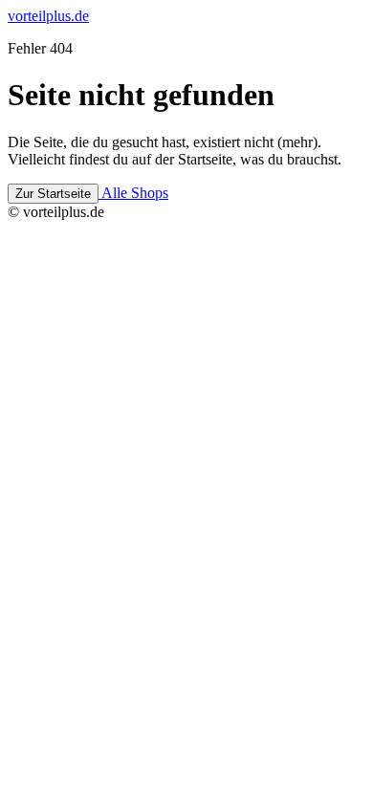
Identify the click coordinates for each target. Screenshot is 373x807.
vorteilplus (48, 16)
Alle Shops (133, 193)
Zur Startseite (53, 193)
